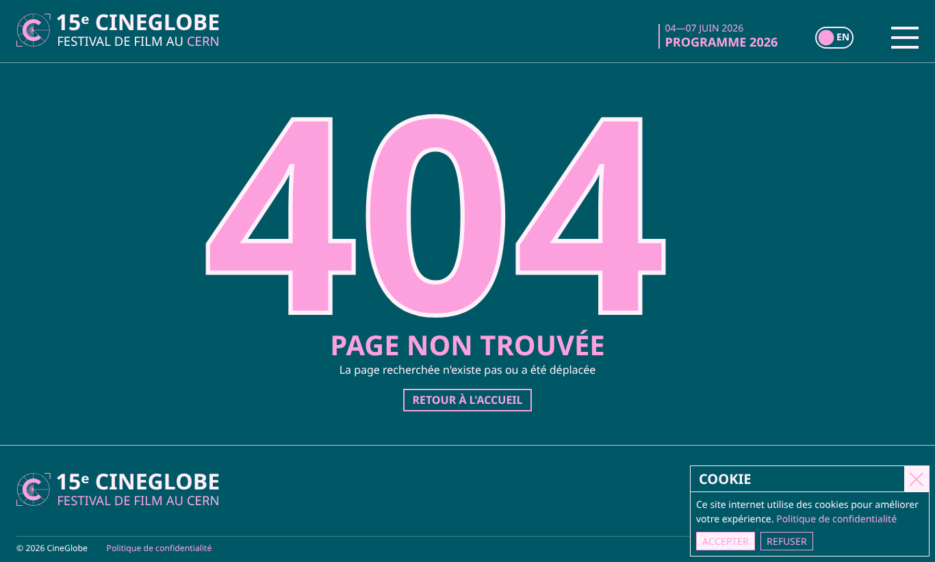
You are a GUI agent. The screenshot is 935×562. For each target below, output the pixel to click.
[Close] (916, 478)
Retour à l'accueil (467, 399)
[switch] (834, 38)
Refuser (787, 541)
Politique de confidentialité (159, 548)
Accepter (725, 541)
